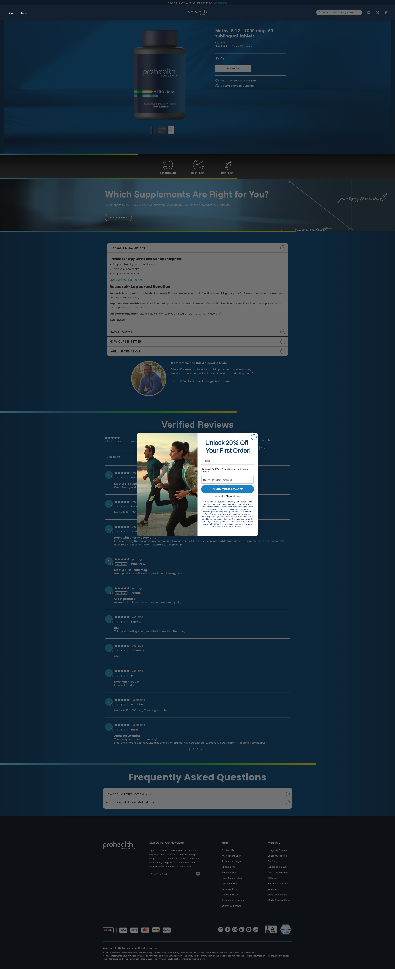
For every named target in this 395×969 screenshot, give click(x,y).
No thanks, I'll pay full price (228, 496)
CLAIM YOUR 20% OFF (228, 489)
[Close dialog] (253, 437)
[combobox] (206, 479)
